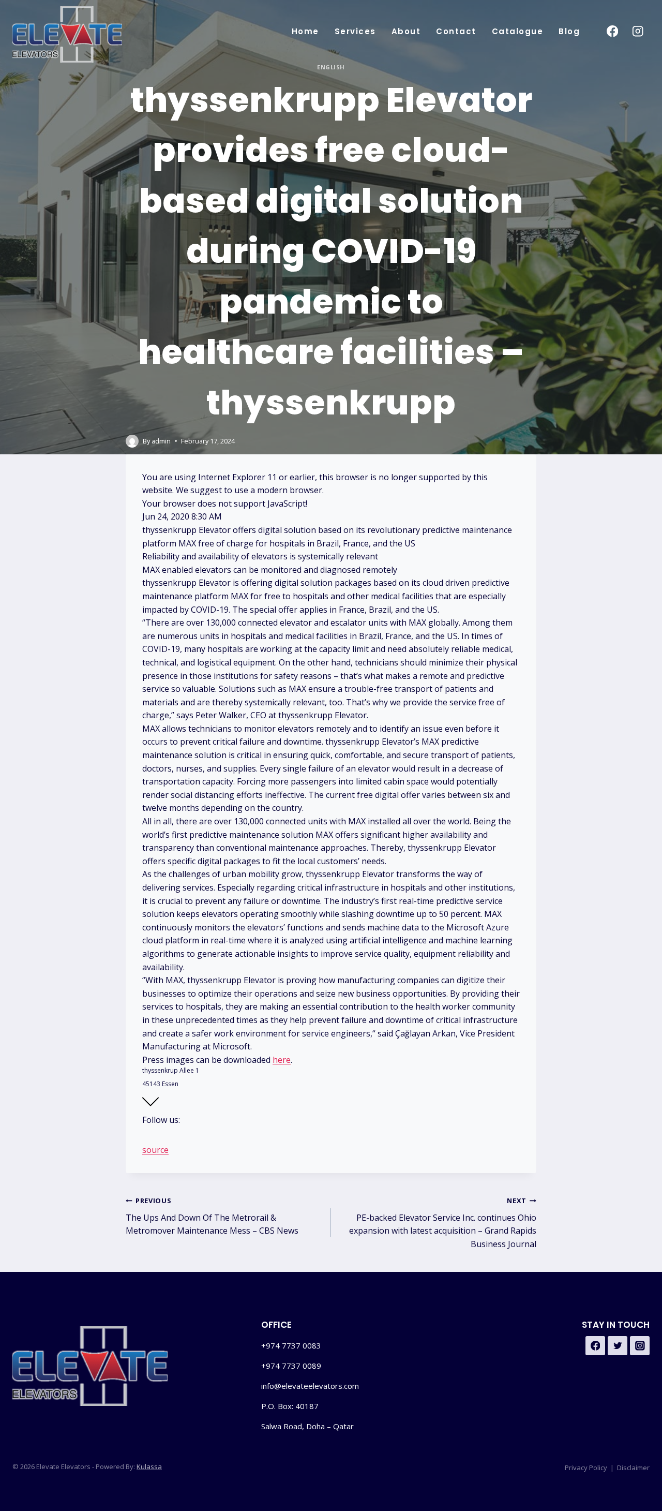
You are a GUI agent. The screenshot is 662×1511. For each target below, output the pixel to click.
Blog (569, 31)
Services (355, 31)
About (406, 31)
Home (305, 31)
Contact (456, 31)
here (282, 1059)
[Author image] (132, 441)
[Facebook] (612, 31)
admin (161, 441)
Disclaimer (633, 1467)
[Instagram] (638, 31)
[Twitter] (617, 1346)
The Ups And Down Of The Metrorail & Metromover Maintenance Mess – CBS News (212, 1216)
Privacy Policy (586, 1467)
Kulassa (149, 1466)
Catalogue (518, 31)
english (331, 67)
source (155, 1150)
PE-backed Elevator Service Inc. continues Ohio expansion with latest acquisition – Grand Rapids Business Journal (442, 1223)
